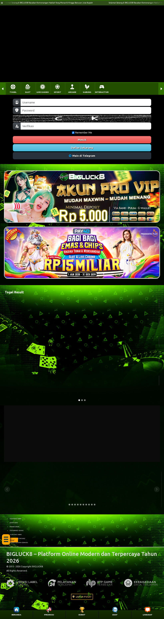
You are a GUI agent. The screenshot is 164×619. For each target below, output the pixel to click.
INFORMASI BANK (16, 530)
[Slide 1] (69, 504)
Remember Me (83, 132)
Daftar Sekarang (82, 147)
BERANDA (16, 615)
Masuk (82, 139)
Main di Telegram (83, 155)
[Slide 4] (78, 504)
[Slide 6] (83, 504)
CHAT (115, 615)
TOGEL (13, 92)
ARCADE (72, 92)
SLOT (28, 92)
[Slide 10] (94, 504)
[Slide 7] (86, 504)
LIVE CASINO (43, 92)
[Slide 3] (75, 504)
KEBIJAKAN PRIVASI (17, 538)
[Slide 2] (72, 504)
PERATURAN (14, 526)
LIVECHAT (147, 615)
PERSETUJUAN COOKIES (19, 542)
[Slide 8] (89, 504)
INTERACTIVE (102, 92)
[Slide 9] (92, 504)
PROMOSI (49, 615)
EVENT (82, 615)
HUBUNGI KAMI (16, 534)
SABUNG (87, 92)
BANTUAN (14, 522)
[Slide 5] (80, 504)
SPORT (57, 92)
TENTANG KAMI (15, 518)
